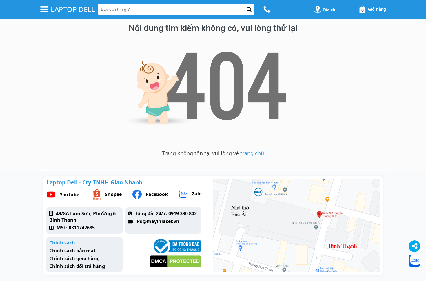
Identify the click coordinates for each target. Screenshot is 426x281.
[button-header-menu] (44, 9)
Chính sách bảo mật (72, 250)
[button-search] (249, 9)
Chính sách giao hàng (74, 258)
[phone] (268, 9)
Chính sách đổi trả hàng (77, 266)
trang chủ (252, 153)
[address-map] (318, 9)
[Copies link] (414, 246)
